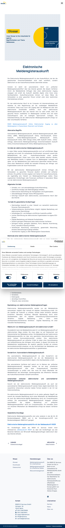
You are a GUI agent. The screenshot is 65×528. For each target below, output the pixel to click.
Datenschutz (17, 467)
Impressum (48, 526)
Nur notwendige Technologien (12, 285)
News (49, 507)
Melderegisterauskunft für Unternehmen (37, 463)
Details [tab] (32, 246)
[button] (62, 3)
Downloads (16, 465)
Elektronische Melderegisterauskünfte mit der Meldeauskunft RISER (32, 424)
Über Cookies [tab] (54, 246)
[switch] (24, 277)
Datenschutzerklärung (57, 526)
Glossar (15, 462)
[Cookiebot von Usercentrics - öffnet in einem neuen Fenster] (55, 241)
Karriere (49, 504)
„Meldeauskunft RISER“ (24, 430)
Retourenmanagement (37, 471)
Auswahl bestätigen (32, 285)
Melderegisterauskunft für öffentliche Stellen (37, 467)
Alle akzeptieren (53, 285)
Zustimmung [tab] (11, 246)
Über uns (50, 509)
